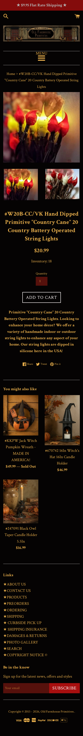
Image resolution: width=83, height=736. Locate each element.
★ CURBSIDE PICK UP (22, 623)
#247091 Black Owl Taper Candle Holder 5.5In (20, 535)
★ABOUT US (14, 584)
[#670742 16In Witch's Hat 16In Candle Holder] (62, 420)
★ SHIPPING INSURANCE (25, 629)
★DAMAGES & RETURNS (25, 635)
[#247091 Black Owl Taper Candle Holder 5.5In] (20, 501)
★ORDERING (15, 610)
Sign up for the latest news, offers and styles (37, 676)
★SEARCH (12, 648)
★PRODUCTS (15, 597)
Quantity (41, 274)
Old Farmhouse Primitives (57, 712)
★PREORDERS (16, 603)
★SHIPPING (13, 616)
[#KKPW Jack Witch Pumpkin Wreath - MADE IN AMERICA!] (20, 415)
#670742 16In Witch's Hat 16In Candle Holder (62, 457)
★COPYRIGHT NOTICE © (25, 655)
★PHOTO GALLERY (20, 642)
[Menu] (41, 58)
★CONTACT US (17, 590)
